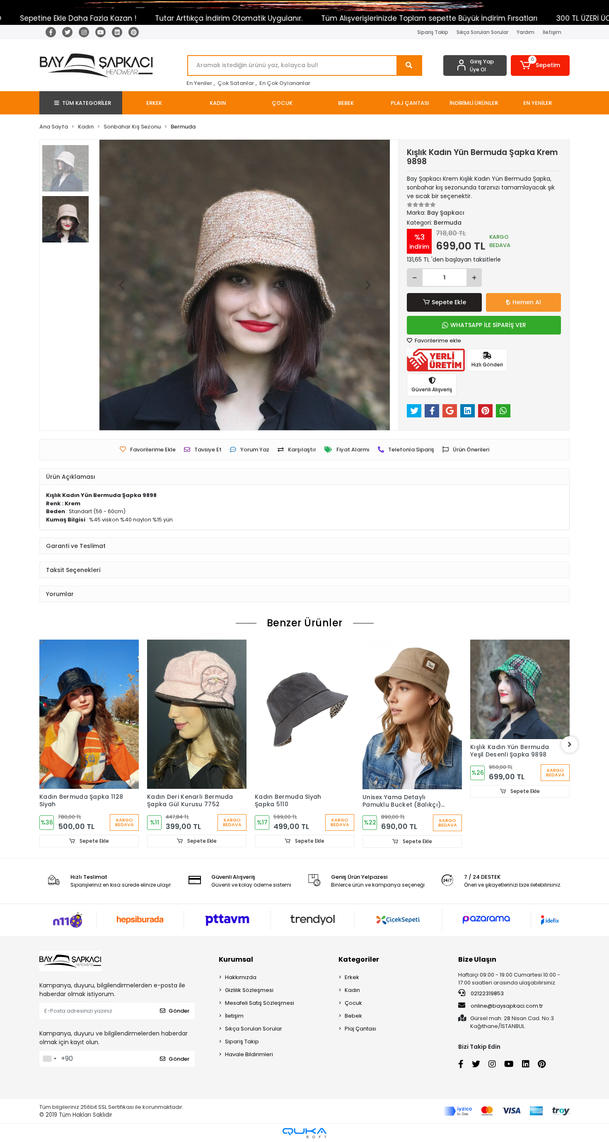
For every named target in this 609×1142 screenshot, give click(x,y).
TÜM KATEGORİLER (86, 103)
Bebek (353, 1016)
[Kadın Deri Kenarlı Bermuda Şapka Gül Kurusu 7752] (197, 714)
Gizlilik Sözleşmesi (249, 990)
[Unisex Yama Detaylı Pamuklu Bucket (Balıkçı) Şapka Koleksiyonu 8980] (412, 714)
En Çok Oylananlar (284, 83)
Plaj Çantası (360, 1029)
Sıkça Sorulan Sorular (482, 32)
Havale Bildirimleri (249, 1054)
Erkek (352, 977)
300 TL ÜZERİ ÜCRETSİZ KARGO (552, 18)
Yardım (525, 32)
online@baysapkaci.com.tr (507, 1006)
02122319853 (486, 993)
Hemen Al (526, 302)
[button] (540, 65)
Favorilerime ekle (437, 340)
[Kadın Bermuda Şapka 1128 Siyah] (89, 714)
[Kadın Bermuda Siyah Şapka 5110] (304, 714)
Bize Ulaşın (477, 959)
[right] (569, 744)
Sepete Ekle (449, 302)
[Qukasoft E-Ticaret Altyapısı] (304, 1133)
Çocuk (353, 1003)
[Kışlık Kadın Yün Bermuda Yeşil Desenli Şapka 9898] (520, 689)
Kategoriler (358, 959)
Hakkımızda (240, 977)
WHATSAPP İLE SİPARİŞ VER (488, 325)
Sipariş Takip (432, 32)
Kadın (352, 990)
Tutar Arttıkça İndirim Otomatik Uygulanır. (173, 18)
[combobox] (49, 1058)
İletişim (552, 32)
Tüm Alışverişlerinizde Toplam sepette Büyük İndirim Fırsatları (374, 18)
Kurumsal (236, 959)
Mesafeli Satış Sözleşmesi (259, 1003)
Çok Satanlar (236, 83)
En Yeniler (199, 83)
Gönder (179, 1011)
